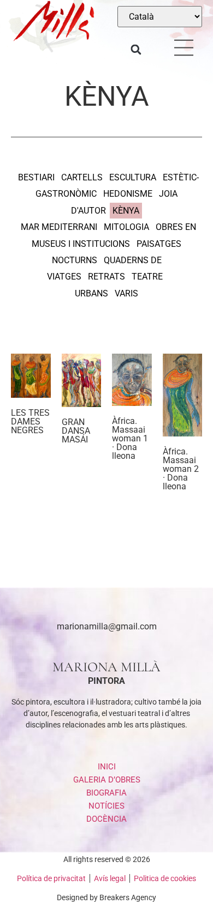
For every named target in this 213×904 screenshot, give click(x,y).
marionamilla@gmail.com (107, 626)
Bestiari (36, 177)
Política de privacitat (51, 878)
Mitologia (126, 227)
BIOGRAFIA (106, 793)
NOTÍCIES (106, 806)
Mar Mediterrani (59, 227)
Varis (126, 293)
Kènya (126, 210)
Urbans (91, 293)
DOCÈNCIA (106, 819)
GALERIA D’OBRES (106, 780)
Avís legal (110, 878)
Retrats (106, 276)
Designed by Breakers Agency (106, 897)
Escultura (132, 177)
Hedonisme (127, 194)
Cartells (82, 177)
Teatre (147, 276)
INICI (107, 767)
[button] (135, 49)
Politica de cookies (165, 878)
